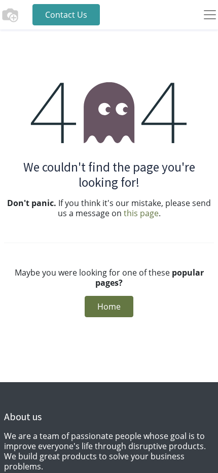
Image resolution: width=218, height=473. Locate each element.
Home (109, 306)
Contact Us (66, 14)
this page (141, 213)
